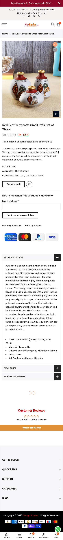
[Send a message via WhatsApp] (57, 529)
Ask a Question (32, 225)
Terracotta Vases (34, 175)
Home (5, 33)
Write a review (31, 427)
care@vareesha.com (43, 9)
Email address (10, 201)
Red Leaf (19, 175)
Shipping (21, 141)
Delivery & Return (11, 225)
